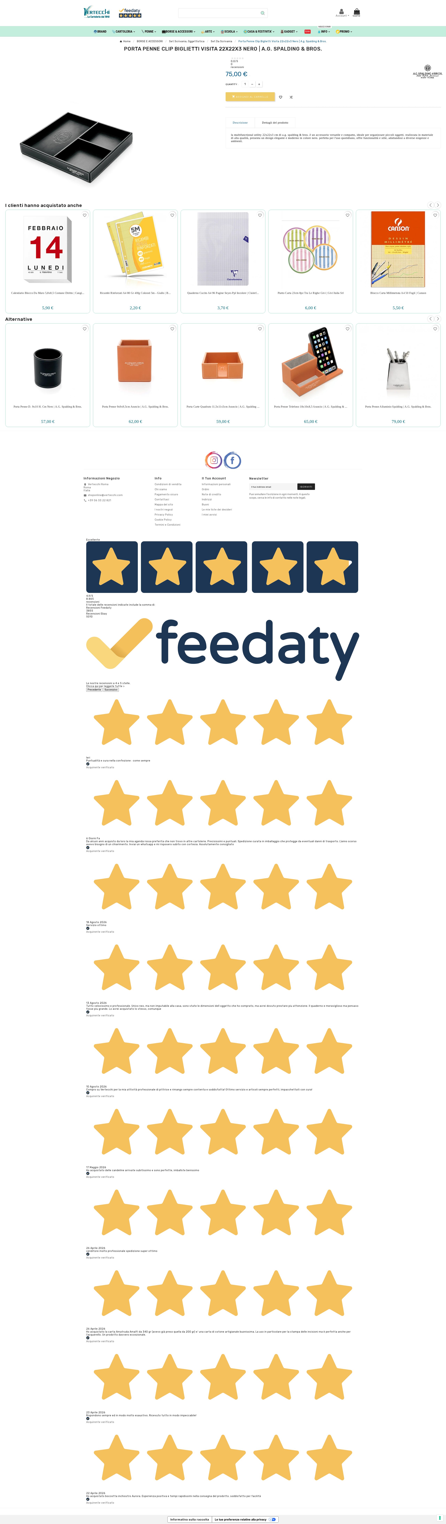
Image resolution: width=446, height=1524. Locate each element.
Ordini (205, 489)
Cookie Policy (163, 519)
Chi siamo (161, 489)
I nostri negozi (164, 509)
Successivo (111, 689)
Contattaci (162, 499)
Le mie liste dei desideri (217, 509)
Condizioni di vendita (168, 484)
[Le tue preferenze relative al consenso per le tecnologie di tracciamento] (440, 1518)
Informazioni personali (216, 484)
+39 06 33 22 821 (99, 500)
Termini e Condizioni (167, 524)
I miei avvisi (209, 514)
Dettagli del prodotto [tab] (275, 122)
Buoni (205, 504)
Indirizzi (207, 499)
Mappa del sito (164, 504)
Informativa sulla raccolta (189, 1519)
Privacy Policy (164, 514)
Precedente (94, 689)
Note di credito (211, 494)
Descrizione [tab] (240, 122)
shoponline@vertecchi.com (105, 495)
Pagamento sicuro (166, 494)
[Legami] (307, 31)
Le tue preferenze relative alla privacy (240, 1519)
